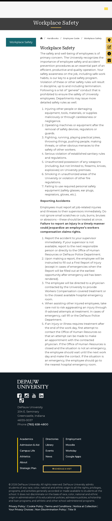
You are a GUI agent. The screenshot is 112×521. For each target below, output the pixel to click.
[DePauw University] (33, 384)
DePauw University (20, 11)
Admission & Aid (29, 445)
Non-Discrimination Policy (50, 509)
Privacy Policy (17, 506)
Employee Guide (71, 38)
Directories (52, 439)
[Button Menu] (106, 8)
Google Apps (73, 456)
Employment (73, 439)
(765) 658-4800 (37, 424)
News (49, 456)
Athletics (25, 456)
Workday (71, 450)
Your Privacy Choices (21, 509)
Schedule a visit (63, 469)
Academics (26, 439)
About (23, 462)
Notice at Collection (85, 506)
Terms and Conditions (58, 506)
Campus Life (27, 450)
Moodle (70, 445)
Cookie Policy (35, 506)
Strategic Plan (28, 468)
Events (50, 450)
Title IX (72, 509)
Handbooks (53, 38)
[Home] (41, 38)
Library (50, 445)
